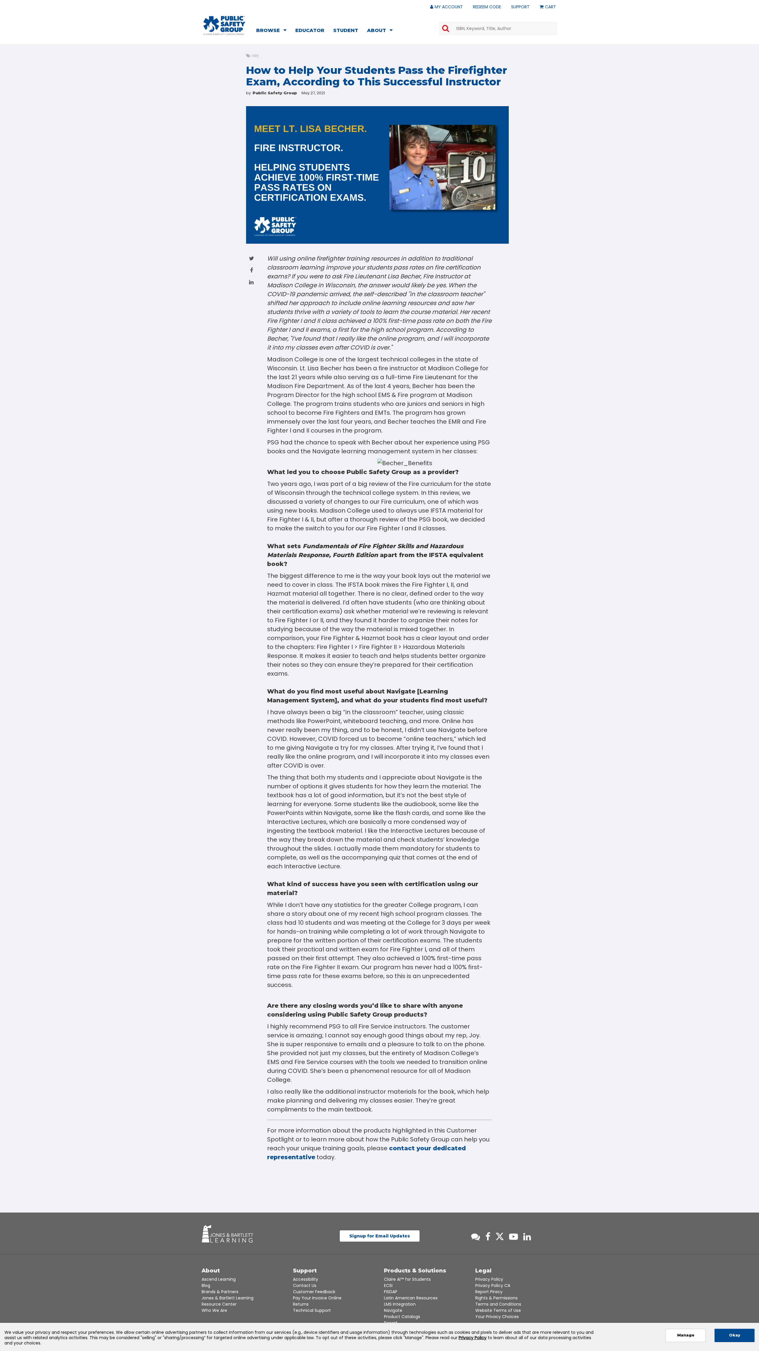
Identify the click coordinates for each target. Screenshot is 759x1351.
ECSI (388, 1285)
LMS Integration (400, 1304)
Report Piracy (489, 1292)
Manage (685, 1335)
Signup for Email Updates (379, 1236)
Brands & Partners (220, 1292)
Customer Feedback (314, 1292)
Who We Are (214, 1310)
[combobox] (498, 28)
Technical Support (312, 1310)
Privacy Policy (489, 1279)
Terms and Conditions (498, 1304)
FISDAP (390, 1292)
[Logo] (224, 25)
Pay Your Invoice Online (317, 1298)
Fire (255, 56)
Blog (206, 1285)
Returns (301, 1304)
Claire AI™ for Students (407, 1279)
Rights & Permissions (496, 1298)
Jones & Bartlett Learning (227, 1298)
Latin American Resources (411, 1298)
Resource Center (219, 1304)
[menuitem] (273, 31)
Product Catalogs (402, 1317)
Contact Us (304, 1285)
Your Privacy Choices (497, 1317)
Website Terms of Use (498, 1310)
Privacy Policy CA (492, 1285)
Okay (734, 1335)
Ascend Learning (219, 1279)
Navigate (393, 1310)
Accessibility (305, 1279)
